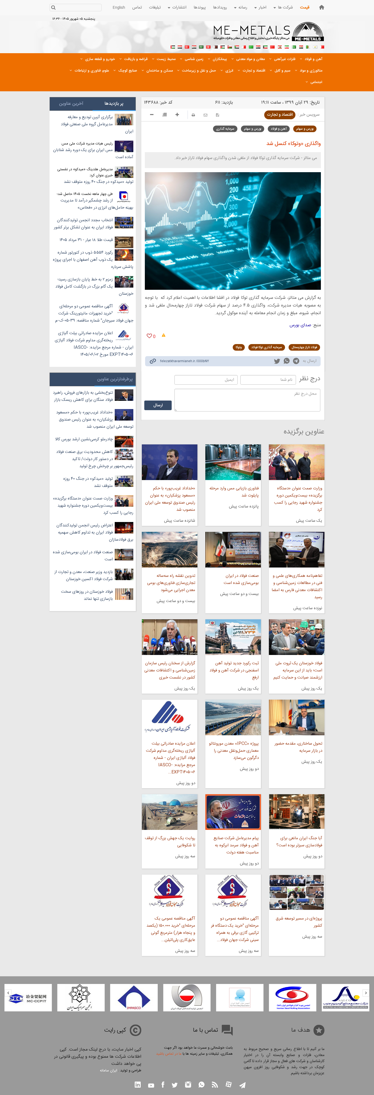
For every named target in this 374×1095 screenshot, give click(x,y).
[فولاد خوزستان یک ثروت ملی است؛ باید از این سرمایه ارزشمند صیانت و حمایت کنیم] (296, 637)
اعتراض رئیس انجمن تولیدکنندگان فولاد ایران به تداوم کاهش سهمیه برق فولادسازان (94, 532)
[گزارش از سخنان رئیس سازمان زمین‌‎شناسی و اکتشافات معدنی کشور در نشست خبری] (169, 637)
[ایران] (286, 46)
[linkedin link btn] (138, 1085)
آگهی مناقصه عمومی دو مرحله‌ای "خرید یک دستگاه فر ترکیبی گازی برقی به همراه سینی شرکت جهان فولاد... (235, 929)
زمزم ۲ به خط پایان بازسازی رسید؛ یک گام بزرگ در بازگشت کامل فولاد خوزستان (94, 286)
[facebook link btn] (163, 1085)
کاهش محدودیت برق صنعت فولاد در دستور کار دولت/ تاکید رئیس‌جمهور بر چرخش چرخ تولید (94, 459)
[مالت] (244, 46)
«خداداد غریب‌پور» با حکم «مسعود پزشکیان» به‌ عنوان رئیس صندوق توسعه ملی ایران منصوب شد (170, 499)
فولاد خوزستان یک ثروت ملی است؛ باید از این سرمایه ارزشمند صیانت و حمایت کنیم (298, 670)
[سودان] (237, 46)
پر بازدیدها (114, 103)
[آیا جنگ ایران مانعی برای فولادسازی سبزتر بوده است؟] (296, 812)
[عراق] (258, 46)
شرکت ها (285, 7)
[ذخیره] (217, 115)
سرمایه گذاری (225, 129)
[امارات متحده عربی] (173, 46)
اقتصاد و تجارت (280, 114)
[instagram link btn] (188, 1085)
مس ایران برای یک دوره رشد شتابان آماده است (93, 154)
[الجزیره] (308, 46)
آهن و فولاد (279, 129)
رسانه (242, 7)
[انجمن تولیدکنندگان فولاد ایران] (187, 997)
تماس (137, 7)
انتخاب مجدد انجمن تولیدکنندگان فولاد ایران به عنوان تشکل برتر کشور (83, 224)
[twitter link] (277, 362)
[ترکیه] (187, 46)
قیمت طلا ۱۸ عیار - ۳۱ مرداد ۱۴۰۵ (86, 240)
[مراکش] (272, 46)
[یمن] (180, 46)
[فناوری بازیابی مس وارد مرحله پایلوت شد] (233, 462)
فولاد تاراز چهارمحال (304, 347)
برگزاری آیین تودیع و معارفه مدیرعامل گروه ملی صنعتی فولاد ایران (97, 124)
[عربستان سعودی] (201, 46)
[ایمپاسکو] (134, 997)
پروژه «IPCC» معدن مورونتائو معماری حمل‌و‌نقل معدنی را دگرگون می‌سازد (234, 750)
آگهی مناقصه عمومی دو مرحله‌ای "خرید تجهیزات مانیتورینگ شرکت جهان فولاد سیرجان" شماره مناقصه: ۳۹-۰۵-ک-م (94, 313)
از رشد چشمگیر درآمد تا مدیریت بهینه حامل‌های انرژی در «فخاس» (97, 204)
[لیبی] (251, 46)
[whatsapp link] (287, 362)
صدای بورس (300, 325)
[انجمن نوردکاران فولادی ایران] (292, 997)
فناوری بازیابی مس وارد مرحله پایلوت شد (234, 492)
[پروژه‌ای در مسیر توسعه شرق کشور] (296, 892)
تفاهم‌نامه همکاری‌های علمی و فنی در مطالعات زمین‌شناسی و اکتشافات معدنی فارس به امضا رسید (297, 586)
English (119, 8)
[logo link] (269, 34)
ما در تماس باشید (169, 1054)
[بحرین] (322, 46)
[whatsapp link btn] (201, 1085)
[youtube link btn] (151, 1086)
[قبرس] (315, 46)
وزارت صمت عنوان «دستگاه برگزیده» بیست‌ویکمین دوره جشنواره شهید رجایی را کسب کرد (298, 499)
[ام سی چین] (28, 997)
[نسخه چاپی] (193, 115)
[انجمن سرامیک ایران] (81, 997)
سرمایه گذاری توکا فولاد (266, 347)
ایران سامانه (108, 1071)
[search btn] (53, 8)
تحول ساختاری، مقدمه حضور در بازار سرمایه (298, 747)
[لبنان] (279, 46)
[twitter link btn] (175, 1086)
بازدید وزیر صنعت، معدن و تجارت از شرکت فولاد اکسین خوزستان (83, 576)
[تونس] (208, 46)
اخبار (262, 7)
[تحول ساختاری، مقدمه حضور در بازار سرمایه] (296, 717)
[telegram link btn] (242, 1086)
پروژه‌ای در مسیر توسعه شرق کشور (299, 922)
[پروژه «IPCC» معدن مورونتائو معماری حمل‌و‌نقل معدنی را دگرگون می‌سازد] (233, 717)
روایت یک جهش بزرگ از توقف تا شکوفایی (170, 842)
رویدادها (220, 7)
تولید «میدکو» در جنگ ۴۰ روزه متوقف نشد (98, 181)
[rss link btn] (215, 1085)
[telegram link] (296, 362)
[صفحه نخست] (321, 7)
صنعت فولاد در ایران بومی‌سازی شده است (241, 579)
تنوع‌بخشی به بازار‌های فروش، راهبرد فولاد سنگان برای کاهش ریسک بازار (83, 396)
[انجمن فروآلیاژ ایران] (239, 997)
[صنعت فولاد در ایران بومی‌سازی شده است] (233, 550)
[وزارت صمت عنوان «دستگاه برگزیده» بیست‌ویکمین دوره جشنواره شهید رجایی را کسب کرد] (296, 462)
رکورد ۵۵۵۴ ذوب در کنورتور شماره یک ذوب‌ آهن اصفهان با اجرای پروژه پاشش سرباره (93, 259)
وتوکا (239, 347)
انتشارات (179, 7)
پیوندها (200, 7)
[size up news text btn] (177, 115)
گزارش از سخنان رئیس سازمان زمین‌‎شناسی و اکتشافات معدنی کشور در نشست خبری (169, 670)
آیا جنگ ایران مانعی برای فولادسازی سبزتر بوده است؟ (299, 842)
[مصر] (301, 46)
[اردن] (222, 46)
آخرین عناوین (71, 103)
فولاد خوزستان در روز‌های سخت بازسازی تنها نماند (87, 595)
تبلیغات (155, 7)
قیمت (304, 7)
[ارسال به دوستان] (205, 115)
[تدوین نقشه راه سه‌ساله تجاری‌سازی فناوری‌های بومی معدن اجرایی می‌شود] (169, 550)
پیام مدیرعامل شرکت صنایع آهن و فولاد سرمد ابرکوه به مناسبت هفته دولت (236, 845)
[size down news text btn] (151, 115)
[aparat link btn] (228, 1085)
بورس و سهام (304, 129)
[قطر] (215, 46)
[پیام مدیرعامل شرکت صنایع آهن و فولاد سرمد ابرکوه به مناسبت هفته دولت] (233, 812)
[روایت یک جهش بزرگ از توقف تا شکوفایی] (169, 812)
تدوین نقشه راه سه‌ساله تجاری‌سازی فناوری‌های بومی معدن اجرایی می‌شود (171, 583)
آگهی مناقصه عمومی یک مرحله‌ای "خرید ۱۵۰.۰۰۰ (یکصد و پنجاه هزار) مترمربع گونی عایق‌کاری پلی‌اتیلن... (170, 929)
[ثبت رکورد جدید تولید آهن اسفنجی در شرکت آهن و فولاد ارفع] (233, 637)
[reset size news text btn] (165, 115)
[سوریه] (194, 46)
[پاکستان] (294, 46)
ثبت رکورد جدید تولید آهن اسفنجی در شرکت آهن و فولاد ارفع (234, 670)
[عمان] (230, 46)
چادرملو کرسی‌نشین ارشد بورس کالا (84, 439)
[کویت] (265, 46)
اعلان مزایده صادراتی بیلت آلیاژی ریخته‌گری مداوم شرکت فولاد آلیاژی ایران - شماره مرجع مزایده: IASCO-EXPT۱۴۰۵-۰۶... (170, 758)
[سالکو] (345, 997)
